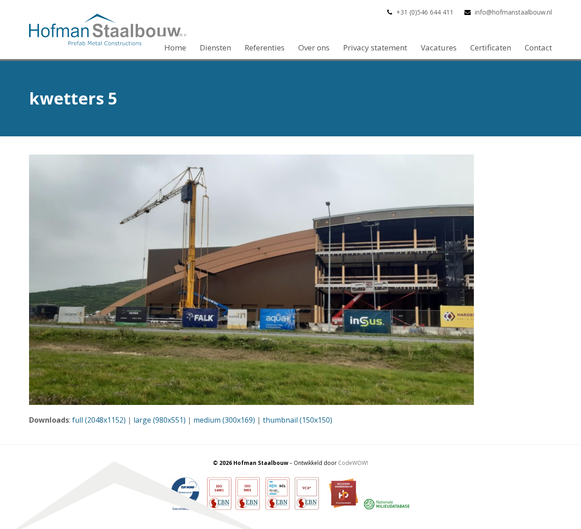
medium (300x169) (224, 420)
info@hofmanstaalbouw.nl (513, 12)
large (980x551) (159, 420)
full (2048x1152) (99, 420)
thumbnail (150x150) (297, 420)
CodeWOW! (353, 463)
